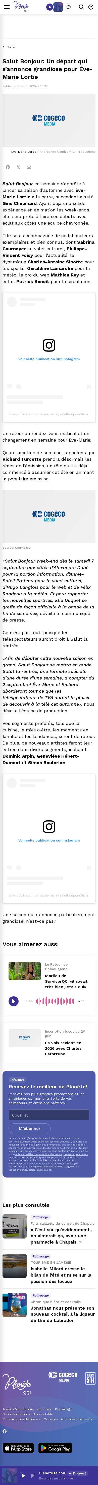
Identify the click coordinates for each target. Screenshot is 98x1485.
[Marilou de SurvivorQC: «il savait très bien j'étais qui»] (25, 971)
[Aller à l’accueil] (21, 10)
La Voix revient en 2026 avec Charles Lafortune (63, 1048)
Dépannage (63, 1409)
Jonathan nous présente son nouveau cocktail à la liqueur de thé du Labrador (63, 1314)
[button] (23, 1476)
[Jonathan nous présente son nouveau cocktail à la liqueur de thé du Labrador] (15, 1305)
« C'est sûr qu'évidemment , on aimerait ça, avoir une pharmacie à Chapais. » (61, 1236)
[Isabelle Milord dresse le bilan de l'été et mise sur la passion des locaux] (15, 1266)
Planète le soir (52, 1473)
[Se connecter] (91, 7)
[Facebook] (8, 167)
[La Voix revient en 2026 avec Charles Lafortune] (25, 1038)
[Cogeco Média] (62, 1380)
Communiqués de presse (22, 1419)
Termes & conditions (18, 1409)
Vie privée (44, 1409)
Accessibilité (43, 1414)
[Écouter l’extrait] (14, 1001)
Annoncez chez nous (76, 1419)
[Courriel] (29, 167)
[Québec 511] (90, 1383)
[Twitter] (18, 167)
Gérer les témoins (16, 1414)
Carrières (51, 1419)
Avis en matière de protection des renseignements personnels (51, 1154)
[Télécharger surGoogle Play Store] (55, 1448)
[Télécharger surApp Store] (18, 1448)
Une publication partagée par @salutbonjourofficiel (49, 414)
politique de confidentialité (44, 1166)
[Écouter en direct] (50, 7)
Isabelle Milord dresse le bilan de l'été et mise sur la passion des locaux (61, 1275)
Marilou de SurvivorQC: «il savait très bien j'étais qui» (66, 981)
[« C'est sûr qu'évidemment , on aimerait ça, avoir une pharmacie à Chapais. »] (15, 1226)
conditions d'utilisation (22, 1169)
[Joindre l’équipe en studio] (68, 7)
